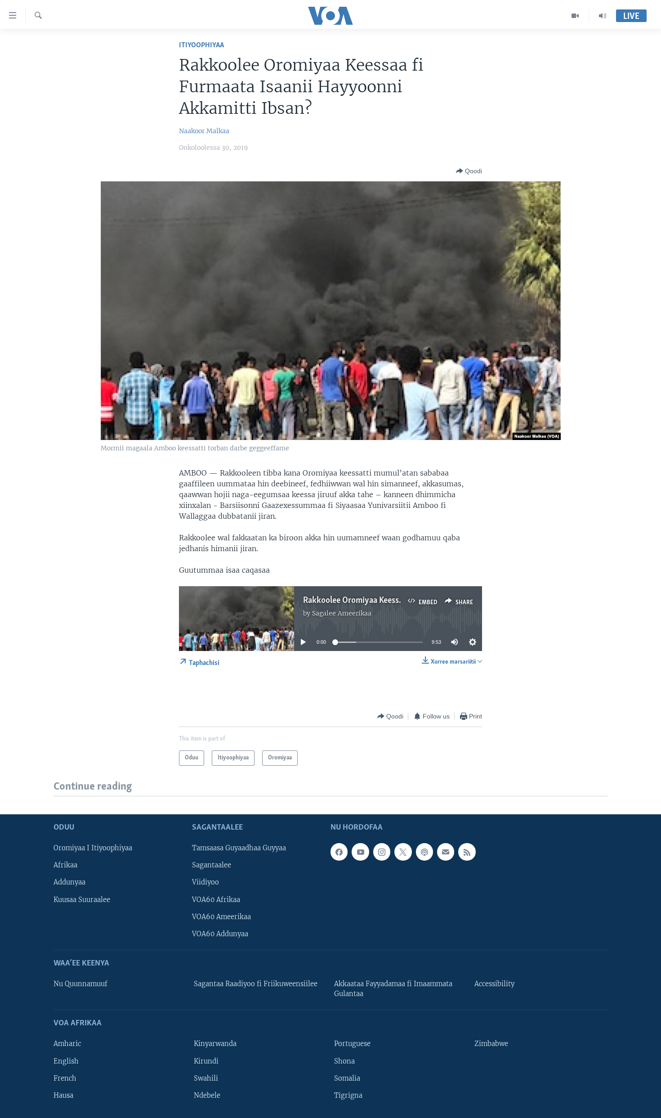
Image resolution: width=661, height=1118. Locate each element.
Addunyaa (69, 882)
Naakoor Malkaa (204, 131)
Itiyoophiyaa (201, 45)
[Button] (469, 171)
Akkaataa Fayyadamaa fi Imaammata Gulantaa (393, 989)
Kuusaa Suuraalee (82, 899)
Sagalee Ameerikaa (341, 613)
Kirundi (206, 1061)
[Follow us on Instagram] (381, 851)
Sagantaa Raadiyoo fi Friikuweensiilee (255, 984)
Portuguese (352, 1044)
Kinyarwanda (215, 1044)
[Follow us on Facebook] (339, 851)
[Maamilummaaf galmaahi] (445, 851)
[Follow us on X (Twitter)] (402, 851)
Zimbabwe (491, 1044)
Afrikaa (65, 865)
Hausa (63, 1095)
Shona (344, 1061)
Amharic (67, 1044)
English (66, 1061)
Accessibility (494, 984)
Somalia (347, 1078)
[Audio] (602, 15)
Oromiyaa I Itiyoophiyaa (93, 848)
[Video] (575, 15)
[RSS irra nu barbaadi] (466, 851)
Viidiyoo (205, 882)
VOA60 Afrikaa (216, 899)
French (65, 1078)
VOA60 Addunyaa (220, 933)
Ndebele (207, 1095)
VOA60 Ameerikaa (221, 916)
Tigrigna (348, 1095)
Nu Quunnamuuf (80, 984)
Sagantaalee (211, 865)
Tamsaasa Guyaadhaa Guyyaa (239, 848)
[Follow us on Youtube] (360, 851)
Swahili (206, 1078)
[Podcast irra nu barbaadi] (424, 851)
